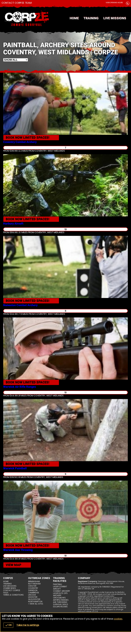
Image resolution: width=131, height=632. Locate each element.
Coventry (33, 588)
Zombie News (9, 588)
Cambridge (33, 593)
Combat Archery (61, 591)
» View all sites (35, 604)
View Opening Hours (114, 2)
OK (8, 625)
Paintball (57, 584)
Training (91, 18)
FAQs (5, 593)
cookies (118, 618)
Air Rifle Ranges (61, 600)
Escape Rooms (60, 607)
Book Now (27, 137)
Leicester (32, 597)
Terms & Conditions (13, 595)
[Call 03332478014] (127, 4)
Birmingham (34, 581)
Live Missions (114, 18)
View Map (13, 565)
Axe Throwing (60, 602)
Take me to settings (27, 625)
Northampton (35, 601)
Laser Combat (60, 586)
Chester (32, 586)
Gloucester (34, 599)
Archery (57, 595)
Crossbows (59, 598)
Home (74, 18)
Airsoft (57, 589)
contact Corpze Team (17, 3)
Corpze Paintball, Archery (65, 18)
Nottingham (34, 584)
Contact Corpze (11, 590)
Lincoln (32, 595)
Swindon (32, 590)
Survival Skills (60, 604)
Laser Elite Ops (60, 593)
